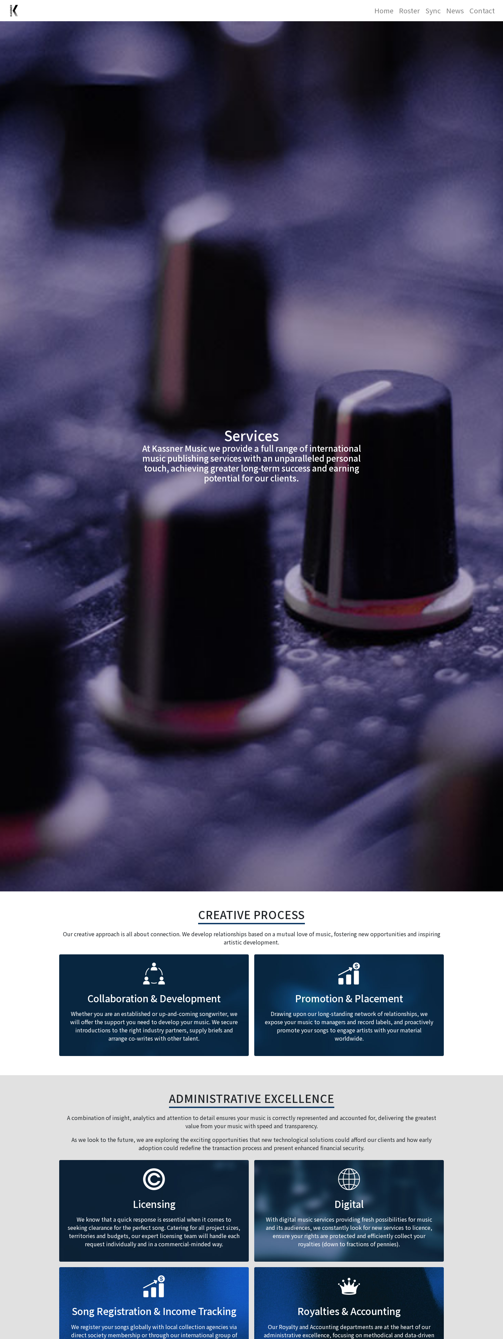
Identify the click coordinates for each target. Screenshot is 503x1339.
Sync (433, 10)
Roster (409, 10)
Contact (482, 10)
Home (384, 10)
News (455, 10)
